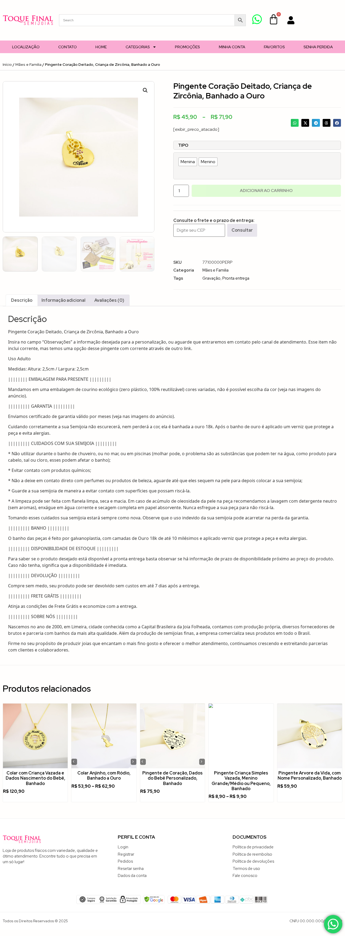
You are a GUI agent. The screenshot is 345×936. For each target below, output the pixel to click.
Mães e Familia (28, 64)
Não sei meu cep (189, 240)
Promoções (187, 46)
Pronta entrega (235, 278)
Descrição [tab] (21, 300)
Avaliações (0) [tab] (109, 300)
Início (7, 64)
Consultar (242, 230)
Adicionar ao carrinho (266, 190)
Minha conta (232, 46)
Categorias (138, 46)
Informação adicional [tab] (63, 300)
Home (101, 46)
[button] (145, 90)
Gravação (211, 278)
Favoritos (274, 46)
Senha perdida (318, 46)
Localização (26, 46)
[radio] (188, 162)
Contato (67, 46)
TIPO (183, 145)
